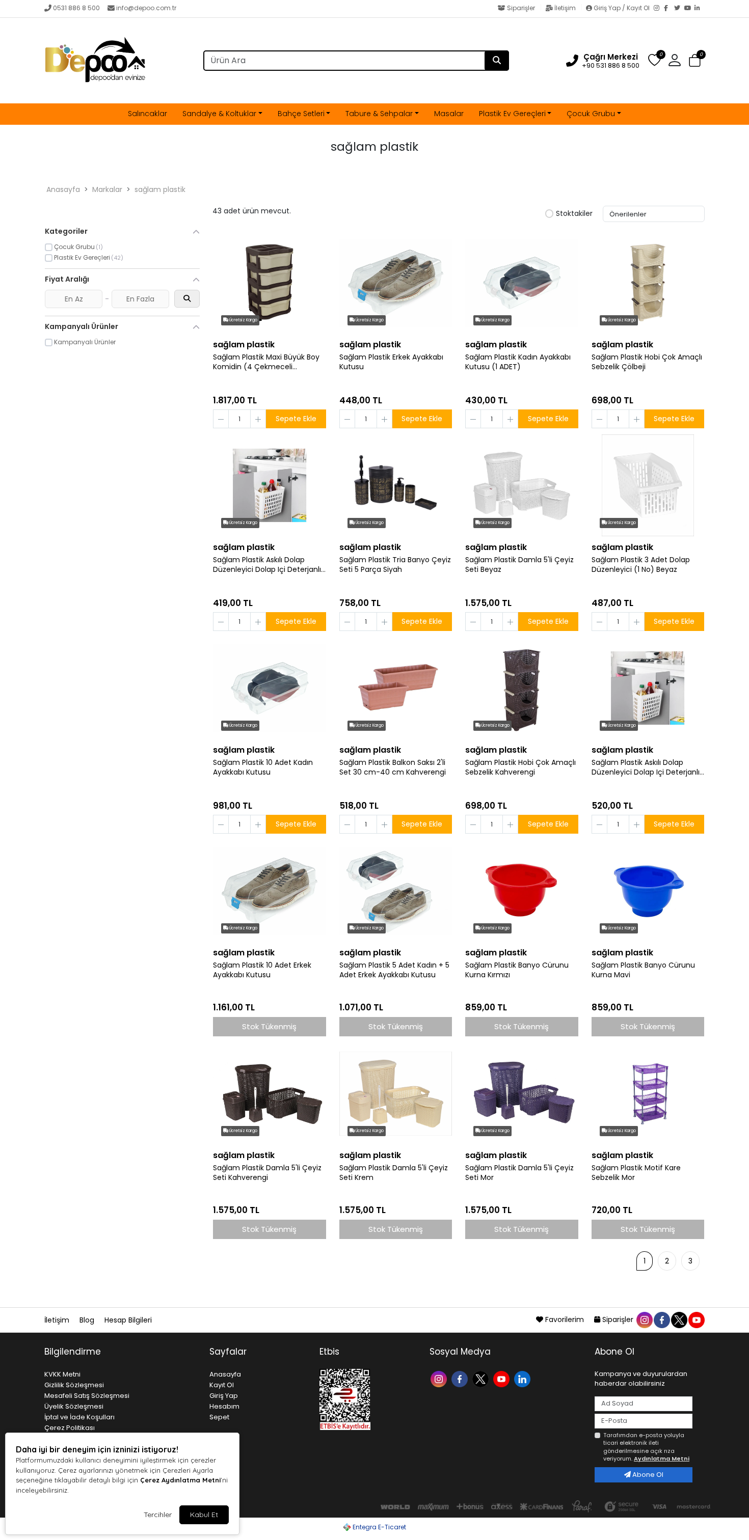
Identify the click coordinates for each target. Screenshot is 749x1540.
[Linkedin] (523, 1378)
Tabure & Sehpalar (379, 113)
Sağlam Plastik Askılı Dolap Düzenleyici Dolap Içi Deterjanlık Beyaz (269, 564)
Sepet (219, 1417)
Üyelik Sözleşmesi (73, 1406)
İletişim (565, 8)
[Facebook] (669, 9)
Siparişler (521, 8)
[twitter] (678, 1319)
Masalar (449, 113)
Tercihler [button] (158, 1514)
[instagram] (644, 1319)
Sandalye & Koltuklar (219, 113)
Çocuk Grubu (591, 113)
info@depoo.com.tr (146, 8)
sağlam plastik (160, 189)
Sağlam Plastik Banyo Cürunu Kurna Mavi (643, 970)
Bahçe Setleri (301, 113)
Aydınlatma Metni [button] (661, 1458)
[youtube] (696, 1319)
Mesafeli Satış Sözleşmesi (86, 1395)
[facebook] (661, 1319)
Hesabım (224, 1406)
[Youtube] (502, 1378)
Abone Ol (647, 1474)
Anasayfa (63, 189)
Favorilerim (564, 1319)
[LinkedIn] (699, 9)
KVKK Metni (62, 1374)
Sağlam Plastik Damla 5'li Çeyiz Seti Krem (393, 1172)
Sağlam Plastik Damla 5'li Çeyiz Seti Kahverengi (267, 1172)
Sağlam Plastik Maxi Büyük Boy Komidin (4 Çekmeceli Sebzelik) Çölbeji (266, 362)
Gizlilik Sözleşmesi (74, 1385)
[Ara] (497, 60)
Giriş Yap (223, 1395)
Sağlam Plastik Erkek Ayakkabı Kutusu (391, 362)
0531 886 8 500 (76, 8)
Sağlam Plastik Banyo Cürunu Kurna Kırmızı (517, 970)
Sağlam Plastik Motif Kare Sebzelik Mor (636, 1172)
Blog (87, 1320)
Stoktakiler (574, 214)
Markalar (107, 189)
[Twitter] (679, 9)
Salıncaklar (147, 113)
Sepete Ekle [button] (296, 419)
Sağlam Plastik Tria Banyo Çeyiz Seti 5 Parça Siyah (395, 564)
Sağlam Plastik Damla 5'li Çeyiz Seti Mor (519, 1172)
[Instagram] (659, 9)
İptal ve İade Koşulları (79, 1417)
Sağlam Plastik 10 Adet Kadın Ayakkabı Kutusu (263, 767)
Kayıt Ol (221, 1385)
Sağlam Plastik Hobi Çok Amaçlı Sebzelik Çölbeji (647, 362)
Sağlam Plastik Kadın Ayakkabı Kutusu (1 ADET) (518, 362)
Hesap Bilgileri (128, 1320)
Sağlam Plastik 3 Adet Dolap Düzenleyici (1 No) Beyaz (641, 564)
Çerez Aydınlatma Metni (180, 1480)
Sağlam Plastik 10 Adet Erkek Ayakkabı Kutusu (262, 970)
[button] (694, 61)
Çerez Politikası (69, 1428)
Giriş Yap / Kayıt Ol (621, 8)
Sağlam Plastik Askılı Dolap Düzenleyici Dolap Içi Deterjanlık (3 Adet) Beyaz (647, 767)
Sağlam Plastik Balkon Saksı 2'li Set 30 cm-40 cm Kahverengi (392, 767)
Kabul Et (204, 1514)
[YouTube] (689, 9)
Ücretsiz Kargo (242, 320)
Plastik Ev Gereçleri (512, 113)
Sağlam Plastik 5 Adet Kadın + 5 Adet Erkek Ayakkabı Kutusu (394, 970)
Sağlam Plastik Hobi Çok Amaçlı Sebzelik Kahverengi (520, 767)
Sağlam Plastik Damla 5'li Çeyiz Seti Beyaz (519, 564)
